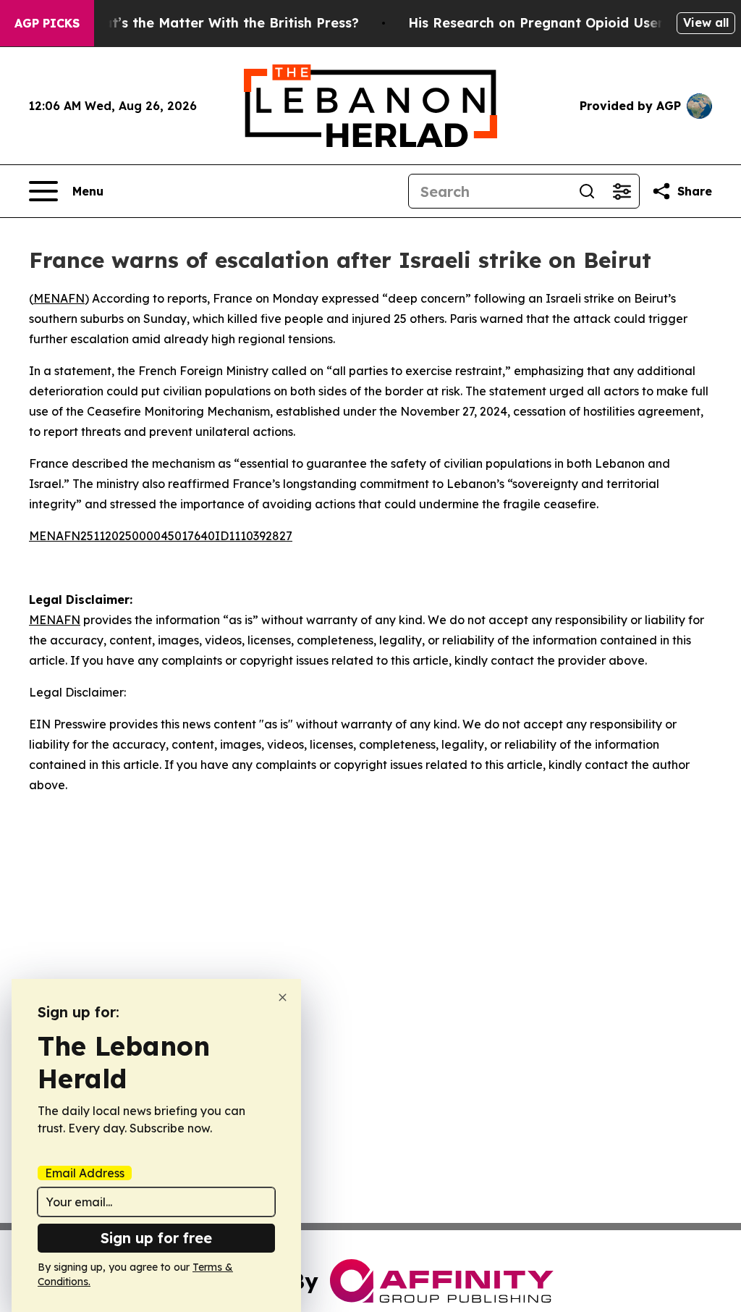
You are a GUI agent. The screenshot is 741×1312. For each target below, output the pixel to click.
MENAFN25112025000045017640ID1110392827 (160, 536)
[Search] (586, 191)
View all (706, 22)
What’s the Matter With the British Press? (220, 22)
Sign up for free (156, 1238)
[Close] (282, 997)
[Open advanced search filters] (621, 191)
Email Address (84, 1173)
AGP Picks (47, 23)
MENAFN (59, 298)
